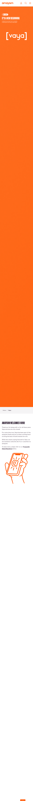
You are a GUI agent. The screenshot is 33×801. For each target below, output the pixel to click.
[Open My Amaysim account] (21, 3)
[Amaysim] (7, 3)
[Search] (26, 3)
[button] (22, 800)
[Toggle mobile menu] (30, 3)
